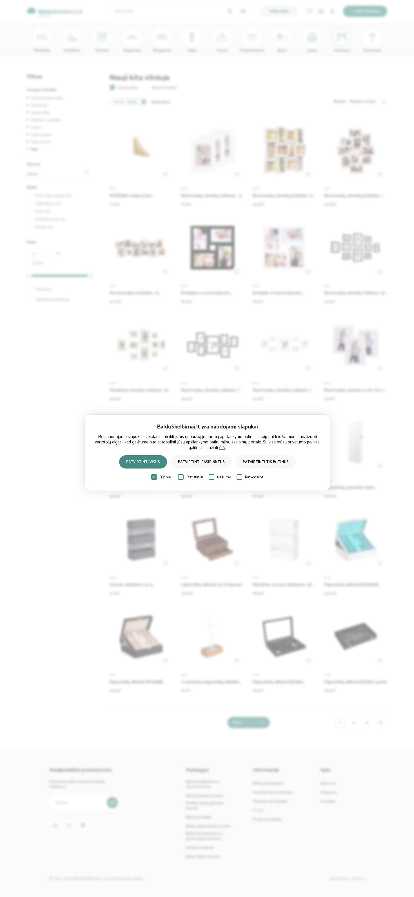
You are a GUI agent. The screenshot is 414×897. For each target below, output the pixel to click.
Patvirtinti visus (143, 462)
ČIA (222, 447)
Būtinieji (166, 477)
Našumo (224, 477)
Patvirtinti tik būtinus (266, 462)
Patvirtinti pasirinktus (201, 462)
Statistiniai (194, 477)
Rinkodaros (254, 477)
